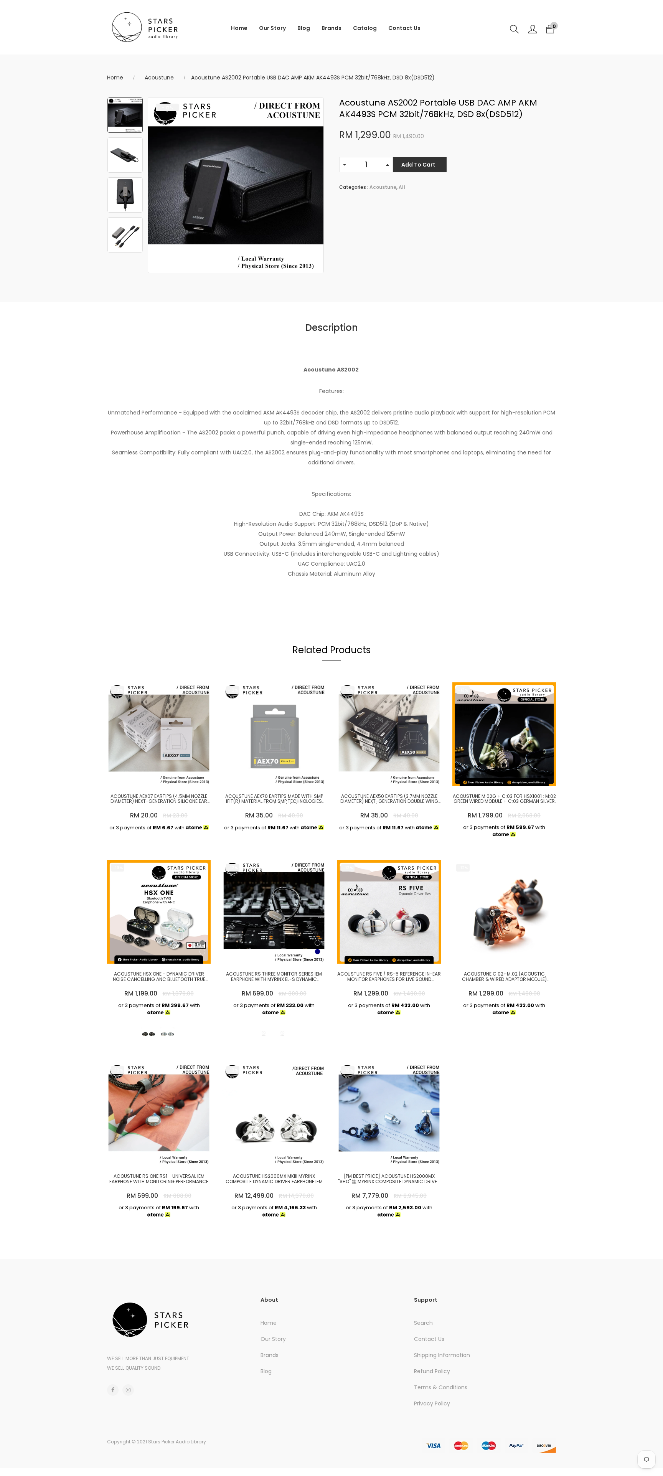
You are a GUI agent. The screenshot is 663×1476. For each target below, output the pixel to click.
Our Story (272, 28)
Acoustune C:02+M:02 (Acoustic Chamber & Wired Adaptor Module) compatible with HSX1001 (504, 976)
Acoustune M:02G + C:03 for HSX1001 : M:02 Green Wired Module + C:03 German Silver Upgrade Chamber (504, 799)
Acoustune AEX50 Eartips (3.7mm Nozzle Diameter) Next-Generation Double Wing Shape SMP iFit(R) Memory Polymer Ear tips (389, 799)
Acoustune (159, 77)
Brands (331, 28)
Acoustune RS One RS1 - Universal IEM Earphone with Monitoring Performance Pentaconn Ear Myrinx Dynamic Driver (158, 1179)
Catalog (365, 28)
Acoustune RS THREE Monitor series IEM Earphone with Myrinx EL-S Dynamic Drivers (274, 976)
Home (239, 28)
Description (331, 327)
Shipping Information (442, 1355)
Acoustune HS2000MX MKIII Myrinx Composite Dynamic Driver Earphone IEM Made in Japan (274, 1179)
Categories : (353, 187)
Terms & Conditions (440, 1387)
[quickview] (157, 776)
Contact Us (404, 28)
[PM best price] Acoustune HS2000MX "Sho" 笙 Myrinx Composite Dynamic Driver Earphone (389, 1179)
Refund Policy (432, 1371)
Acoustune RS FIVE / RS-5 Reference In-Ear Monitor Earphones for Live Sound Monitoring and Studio (389, 976)
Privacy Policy (432, 1403)
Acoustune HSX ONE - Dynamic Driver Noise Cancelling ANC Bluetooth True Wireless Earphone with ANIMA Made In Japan (159, 976)
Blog (303, 28)
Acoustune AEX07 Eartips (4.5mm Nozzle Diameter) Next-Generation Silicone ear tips (158, 799)
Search (423, 1323)
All (402, 187)
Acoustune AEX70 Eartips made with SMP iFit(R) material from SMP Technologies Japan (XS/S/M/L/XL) (274, 799)
